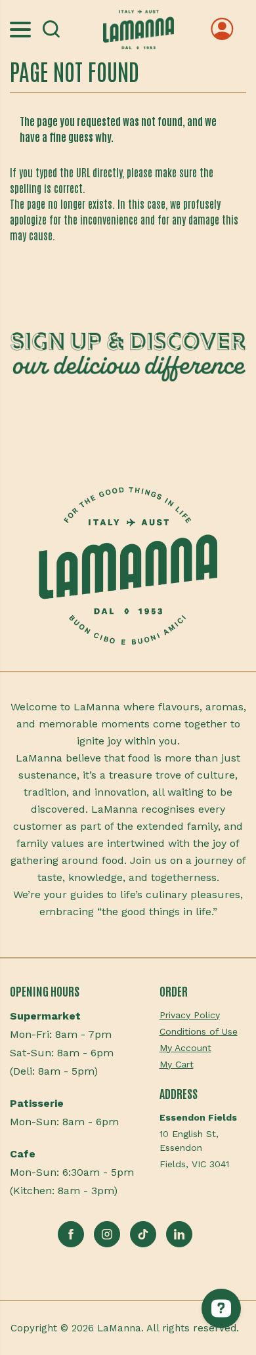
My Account (185, 1048)
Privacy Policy (190, 1015)
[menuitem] (203, 1015)
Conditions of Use (199, 1031)
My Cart (177, 1064)
